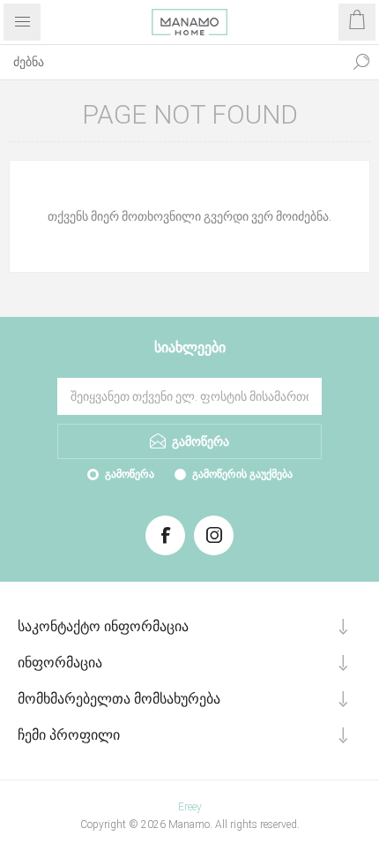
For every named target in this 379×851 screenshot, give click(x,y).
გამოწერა (129, 474)
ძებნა (361, 61)
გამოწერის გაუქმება (242, 474)
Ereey (190, 807)
